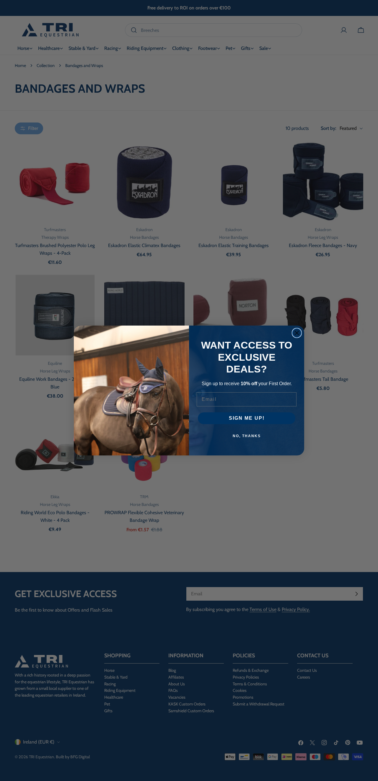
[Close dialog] (296, 333)
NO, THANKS (247, 436)
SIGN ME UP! (247, 418)
